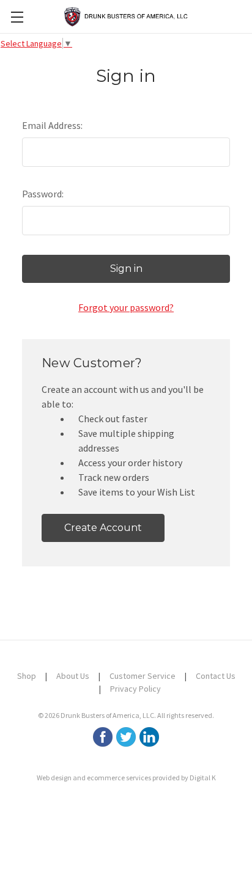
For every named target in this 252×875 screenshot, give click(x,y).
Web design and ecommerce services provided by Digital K (126, 777)
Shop (26, 675)
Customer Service (142, 675)
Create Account (103, 527)
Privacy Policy (135, 688)
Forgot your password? (126, 307)
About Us (72, 675)
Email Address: (52, 125)
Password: (43, 194)
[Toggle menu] (17, 17)
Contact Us (215, 675)
